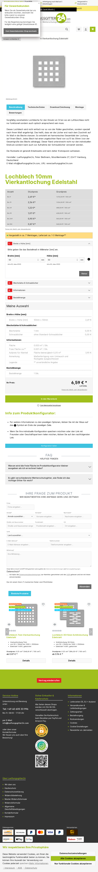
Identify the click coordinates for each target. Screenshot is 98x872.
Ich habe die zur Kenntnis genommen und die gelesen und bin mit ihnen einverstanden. (49, 576)
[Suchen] (67, 29)
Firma (8, 503)
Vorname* (38, 513)
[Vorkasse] (8, 832)
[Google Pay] (29, 839)
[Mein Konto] (86, 29)
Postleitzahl (39, 522)
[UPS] (72, 832)
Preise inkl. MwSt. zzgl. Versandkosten (18, 229)
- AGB (19, 868)
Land (8, 531)
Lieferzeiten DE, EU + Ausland (82, 702)
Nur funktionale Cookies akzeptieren (73, 863)
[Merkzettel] (79, 29)
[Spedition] (75, 839)
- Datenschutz (30, 868)
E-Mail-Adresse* (12, 541)
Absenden (84, 586)
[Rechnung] (20, 832)
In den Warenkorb (49, 399)
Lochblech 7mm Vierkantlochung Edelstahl (23, 636)
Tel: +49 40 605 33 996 (15, 709)
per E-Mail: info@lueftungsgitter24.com (16, 721)
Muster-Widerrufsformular (16, 799)
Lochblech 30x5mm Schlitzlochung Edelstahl (70, 636)
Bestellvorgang (76, 715)
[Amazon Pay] (8, 839)
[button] (49, 467)
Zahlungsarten (76, 712)
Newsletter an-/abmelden (81, 730)
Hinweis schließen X (11, 39)
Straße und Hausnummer (15, 522)
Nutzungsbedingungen (73, 569)
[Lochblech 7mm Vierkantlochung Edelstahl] (26, 614)
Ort (65, 522)
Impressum (9, 816)
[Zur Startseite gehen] (49, 19)
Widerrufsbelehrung (13, 795)
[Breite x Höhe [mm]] (88, 259)
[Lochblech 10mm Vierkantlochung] (49, 72)
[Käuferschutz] (41, 745)
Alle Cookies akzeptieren (73, 858)
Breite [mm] (14, 256)
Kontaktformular (9, 732)
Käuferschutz (10, 788)
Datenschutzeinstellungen (73, 853)
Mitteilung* (10, 550)
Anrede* (9, 513)
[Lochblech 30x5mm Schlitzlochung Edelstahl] (71, 614)
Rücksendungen (77, 719)
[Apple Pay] (19, 839)
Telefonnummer (55, 541)
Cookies (73, 723)
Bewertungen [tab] (15, 113)
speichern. (24, 863)
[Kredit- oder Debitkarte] (45, 832)
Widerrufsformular (12, 803)
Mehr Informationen (38, 863)
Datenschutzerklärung (14, 792)
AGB (68, 575)
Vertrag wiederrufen (49, 680)
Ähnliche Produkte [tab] (19, 593)
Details (26, 660)
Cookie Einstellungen (79, 726)
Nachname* (67, 513)
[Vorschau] (9, 624)
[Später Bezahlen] (60, 832)
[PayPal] (31, 832)
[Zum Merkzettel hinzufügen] (43, 604)
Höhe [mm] (52, 256)
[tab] (16, 107)
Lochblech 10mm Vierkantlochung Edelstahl (46, 38)
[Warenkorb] (92, 29)
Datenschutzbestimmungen (54, 569)
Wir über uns (10, 784)
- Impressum (9, 868)
